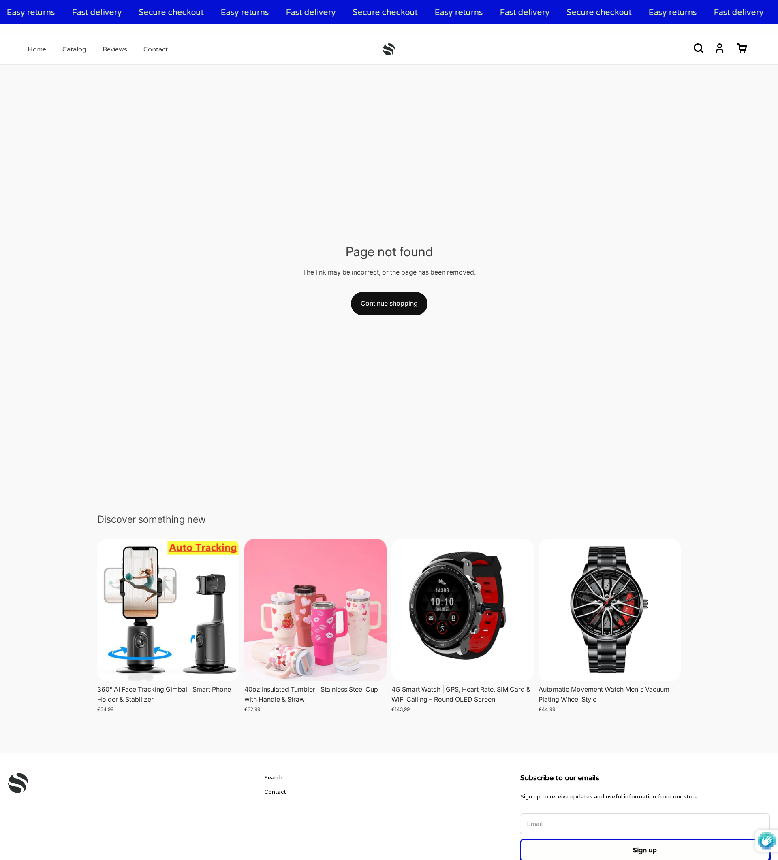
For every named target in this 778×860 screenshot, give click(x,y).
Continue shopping (389, 303)
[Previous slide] (109, 610)
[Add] (521, 668)
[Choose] (227, 668)
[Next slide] (227, 610)
